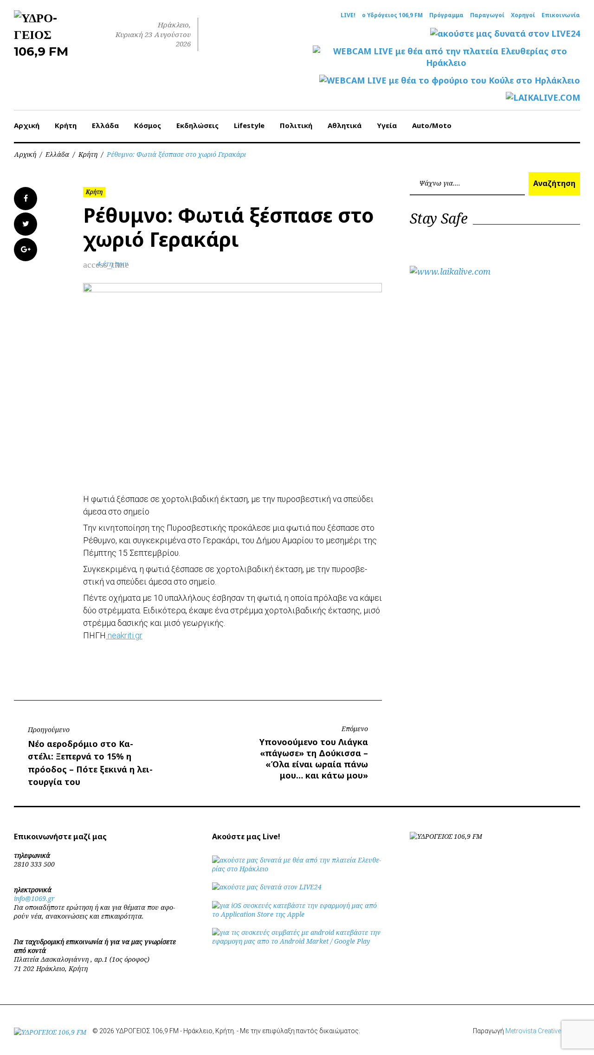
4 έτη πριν (112, 263)
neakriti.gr (124, 635)
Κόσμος (147, 125)
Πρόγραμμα (446, 15)
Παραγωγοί (487, 15)
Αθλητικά (345, 125)
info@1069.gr (34, 898)
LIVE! (348, 15)
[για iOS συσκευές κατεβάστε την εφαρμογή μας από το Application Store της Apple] (297, 914)
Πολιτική (296, 125)
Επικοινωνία (561, 15)
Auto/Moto (432, 125)
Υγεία (387, 125)
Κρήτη (66, 125)
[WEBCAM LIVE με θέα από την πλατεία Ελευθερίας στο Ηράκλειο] (446, 57)
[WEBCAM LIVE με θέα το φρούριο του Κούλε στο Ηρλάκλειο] (449, 80)
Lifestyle (249, 125)
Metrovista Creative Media (542, 1031)
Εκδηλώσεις (197, 125)
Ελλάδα (105, 125)
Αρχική (26, 125)
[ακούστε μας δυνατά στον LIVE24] (505, 33)
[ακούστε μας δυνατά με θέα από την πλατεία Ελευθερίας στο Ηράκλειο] (297, 868)
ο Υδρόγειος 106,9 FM (392, 15)
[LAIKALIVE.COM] (543, 97)
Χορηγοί (523, 15)
